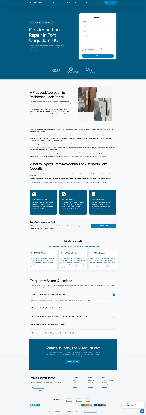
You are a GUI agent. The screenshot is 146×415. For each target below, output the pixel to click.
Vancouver (69, 398)
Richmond (69, 401)
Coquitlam (79, 401)
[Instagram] (35, 405)
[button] (73, 297)
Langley (88, 401)
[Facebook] (31, 405)
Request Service (46, 22)
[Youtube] (38, 405)
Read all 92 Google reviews (91, 246)
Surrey (87, 398)
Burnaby (78, 398)
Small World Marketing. (90, 412)
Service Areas (56, 399)
